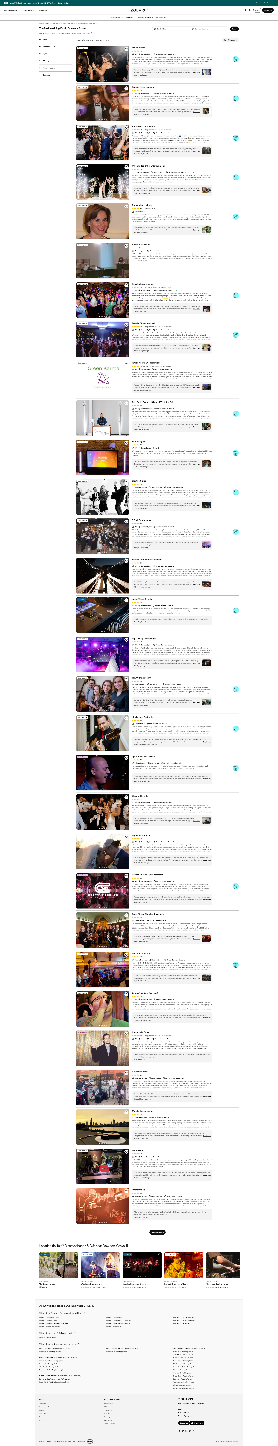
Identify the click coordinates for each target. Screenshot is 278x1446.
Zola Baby (251, 3)
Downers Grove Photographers (183, 1320)
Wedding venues (115, 17)
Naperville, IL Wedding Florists (116, 1351)
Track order (108, 1410)
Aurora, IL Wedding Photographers (51, 1361)
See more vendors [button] (157, 1232)
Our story (42, 1403)
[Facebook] (179, 1431)
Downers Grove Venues (181, 1323)
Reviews (42, 1410)
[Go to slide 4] (104, 80)
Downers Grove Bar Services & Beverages (53, 1323)
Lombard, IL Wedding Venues (183, 1388)
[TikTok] (193, 1431)
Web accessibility (79, 1441)
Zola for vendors (269, 3)
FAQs (106, 1407)
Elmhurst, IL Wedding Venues (183, 1351)
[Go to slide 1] (99, 80)
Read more (196, 72)
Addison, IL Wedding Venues (183, 1355)
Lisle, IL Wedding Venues (181, 1385)
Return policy (108, 1417)
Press (41, 1420)
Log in (180, 1409)
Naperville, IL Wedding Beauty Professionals (54, 1382)
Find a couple (42, 10)
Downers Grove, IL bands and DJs (87, 23)
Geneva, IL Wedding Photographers (51, 1364)
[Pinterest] (183, 1431)
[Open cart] (250, 10)
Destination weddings (144, 17)
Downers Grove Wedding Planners (118, 1323)
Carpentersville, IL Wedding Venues (185, 1367)
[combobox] (210, 29)
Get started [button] (268, 10)
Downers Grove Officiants (48, 1320)
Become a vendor (162, 17)
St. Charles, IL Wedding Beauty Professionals (54, 1379)
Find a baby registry (185, 1416)
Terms (53, 3)
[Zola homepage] (139, 10)
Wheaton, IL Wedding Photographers (52, 1367)
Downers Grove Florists (114, 1326)
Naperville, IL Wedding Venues (183, 1376)
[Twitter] (186, 1431)
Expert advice (27, 10)
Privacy (41, 1441)
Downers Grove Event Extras (49, 1317)
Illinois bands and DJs (69, 23)
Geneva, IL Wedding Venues (183, 1358)
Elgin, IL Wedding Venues (182, 1370)
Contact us (108, 1420)
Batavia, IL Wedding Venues (182, 1379)
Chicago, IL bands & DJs (47, 1337)
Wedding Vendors (44, 23)
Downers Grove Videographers (183, 1317)
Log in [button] (257, 10)
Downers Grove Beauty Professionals (118, 1320)
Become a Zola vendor (47, 1407)
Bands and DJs (56, 23)
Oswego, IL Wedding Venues (183, 1373)
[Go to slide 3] (103, 80)
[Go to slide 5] (106, 80)
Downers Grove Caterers (114, 1317)
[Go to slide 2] (101, 80)
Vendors (129, 17)
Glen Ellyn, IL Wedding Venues (183, 1361)
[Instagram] (190, 1431)
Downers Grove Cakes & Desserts (50, 1326)
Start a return (108, 1413)
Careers (42, 1417)
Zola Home (259, 3)
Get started (184, 1423)
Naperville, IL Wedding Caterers (50, 1351)
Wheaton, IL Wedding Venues (183, 1382)
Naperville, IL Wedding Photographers (52, 1370)
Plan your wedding (10, 10)
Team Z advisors (109, 1423)
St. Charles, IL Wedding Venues (184, 1364)
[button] (188, 29)
